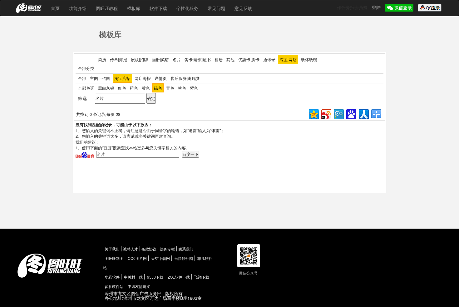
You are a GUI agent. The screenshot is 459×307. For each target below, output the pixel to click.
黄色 (146, 88)
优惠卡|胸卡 (248, 59)
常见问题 (216, 8)
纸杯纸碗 (309, 59)
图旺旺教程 (107, 8)
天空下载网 (160, 258)
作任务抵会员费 (353, 7)
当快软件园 (183, 258)
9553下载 (155, 277)
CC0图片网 (137, 258)
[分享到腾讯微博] (338, 113)
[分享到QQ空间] (313, 113)
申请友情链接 (139, 286)
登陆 (377, 7)
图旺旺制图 (114, 258)
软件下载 (158, 8)
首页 (55, 8)
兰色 (182, 88)
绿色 (158, 88)
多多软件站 (114, 286)
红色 (122, 88)
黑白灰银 (106, 88)
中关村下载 (133, 277)
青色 (170, 88)
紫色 (194, 88)
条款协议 (148, 248)
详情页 (161, 78)
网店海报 (143, 78)
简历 (102, 59)
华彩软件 (112, 277)
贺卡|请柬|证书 (198, 59)
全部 (82, 78)
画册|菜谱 (160, 59)
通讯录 (269, 59)
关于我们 (112, 248)
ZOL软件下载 (179, 277)
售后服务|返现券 (185, 78)
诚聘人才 (130, 248)
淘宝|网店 (288, 59)
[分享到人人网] (363, 113)
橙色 (134, 88)
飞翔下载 (201, 277)
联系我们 (185, 248)
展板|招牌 (139, 59)
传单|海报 (118, 59)
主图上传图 (100, 78)
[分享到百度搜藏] (351, 113)
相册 (219, 59)
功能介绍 (77, 8)
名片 (177, 59)
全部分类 (86, 68)
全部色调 (86, 88)
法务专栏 (167, 248)
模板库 (133, 8)
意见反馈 (243, 8)
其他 (230, 59)
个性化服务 (187, 8)
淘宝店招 (122, 78)
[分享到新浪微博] (326, 113)
